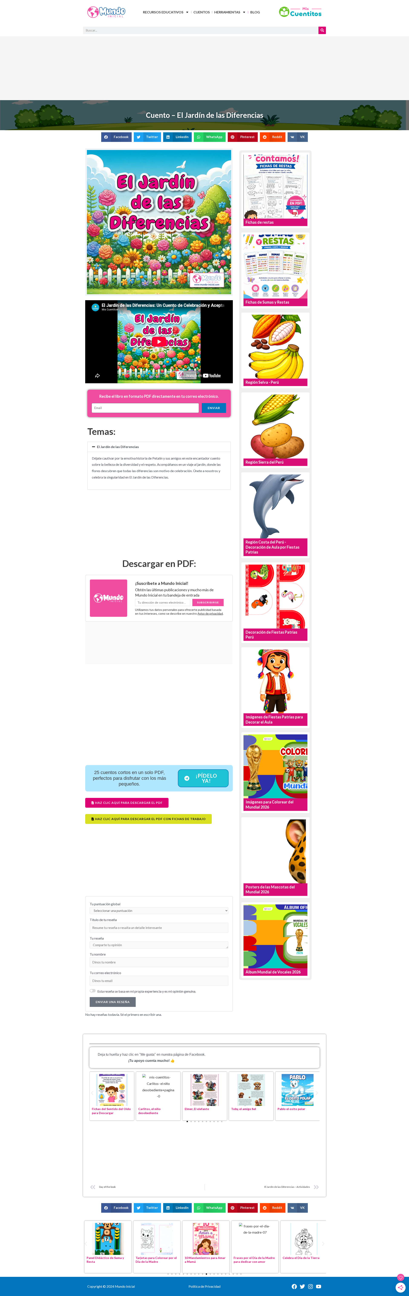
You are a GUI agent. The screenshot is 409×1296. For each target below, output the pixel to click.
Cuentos (201, 12)
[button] (116, 137)
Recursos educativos (163, 12)
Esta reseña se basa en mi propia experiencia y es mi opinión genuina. (146, 991)
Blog (255, 12)
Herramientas (227, 12)
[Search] (322, 30)
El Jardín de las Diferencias (118, 447)
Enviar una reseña (113, 1002)
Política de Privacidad (204, 1286)
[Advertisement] (204, 68)
